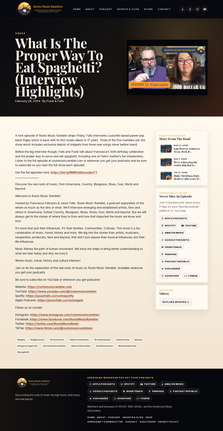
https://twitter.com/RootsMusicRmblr (52, 323)
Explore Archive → (175, 302)
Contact (164, 9)
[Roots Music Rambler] (39, 9)
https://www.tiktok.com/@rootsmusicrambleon (59, 328)
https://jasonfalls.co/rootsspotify (50, 296)
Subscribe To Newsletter (105, 422)
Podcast (105, 9)
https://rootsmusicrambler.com (49, 287)
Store (148, 9)
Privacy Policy (168, 422)
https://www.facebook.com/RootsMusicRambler (64, 319)
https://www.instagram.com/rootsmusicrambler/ (64, 314)
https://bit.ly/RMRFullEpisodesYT (74, 172)
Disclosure (148, 422)
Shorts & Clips (128, 9)
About (90, 9)
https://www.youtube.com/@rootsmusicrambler (62, 291)
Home (77, 9)
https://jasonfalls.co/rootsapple (60, 300)
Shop (149, 417)
